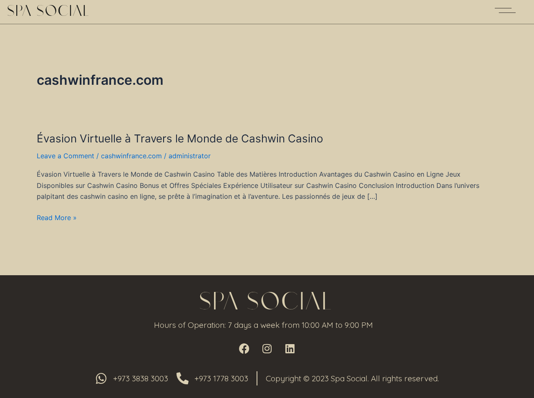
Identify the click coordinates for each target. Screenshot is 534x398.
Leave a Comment (65, 156)
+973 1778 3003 (221, 378)
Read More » (57, 217)
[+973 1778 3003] (182, 379)
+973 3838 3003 (140, 378)
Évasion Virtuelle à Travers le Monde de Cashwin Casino (180, 138)
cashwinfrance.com (131, 156)
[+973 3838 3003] (101, 379)
